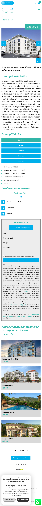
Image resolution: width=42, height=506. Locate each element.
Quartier (21, 161)
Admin (36, 492)
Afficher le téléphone (22, 227)
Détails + (21, 145)
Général (21, 140)
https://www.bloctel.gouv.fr (18, 305)
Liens (31, 492)
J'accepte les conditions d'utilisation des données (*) (19, 256)
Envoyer (21, 260)
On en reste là (22, 478)
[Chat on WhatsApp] (38, 505)
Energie (21, 156)
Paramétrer (9, 499)
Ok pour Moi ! (23, 499)
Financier (21, 151)
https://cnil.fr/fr (26, 291)
